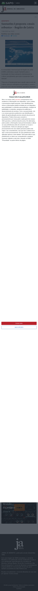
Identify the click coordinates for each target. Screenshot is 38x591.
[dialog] (19, 295)
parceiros (18, 99)
